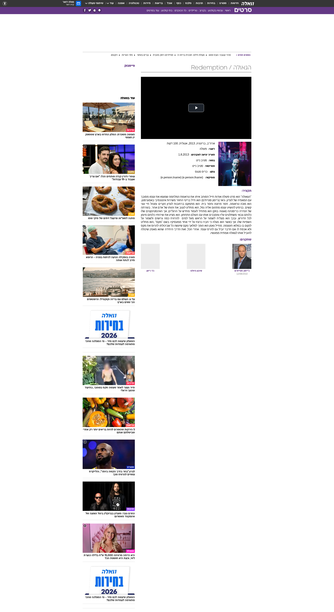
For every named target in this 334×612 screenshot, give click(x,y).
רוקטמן (114, 55)
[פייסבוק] (85, 10)
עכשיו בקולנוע (215, 11)
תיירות (147, 3)
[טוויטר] (90, 10)
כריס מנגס (201, 171)
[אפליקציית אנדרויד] (99, 10)
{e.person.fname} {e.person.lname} (182, 177)
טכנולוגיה (134, 3)
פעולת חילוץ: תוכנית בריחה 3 (191, 55)
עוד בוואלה (127, 98)
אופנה (121, 3)
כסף (178, 3)
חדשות (235, 3)
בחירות (211, 3)
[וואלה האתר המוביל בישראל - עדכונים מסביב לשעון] (247, 3)
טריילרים (193, 11)
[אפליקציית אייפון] (94, 10)
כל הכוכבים (180, 11)
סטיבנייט (201, 160)
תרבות (199, 3)
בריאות (159, 3)
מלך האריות (127, 55)
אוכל (169, 3)
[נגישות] (5, 3)
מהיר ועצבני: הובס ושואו (220, 55)
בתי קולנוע (166, 11)
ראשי (227, 11)
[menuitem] (232, 3)
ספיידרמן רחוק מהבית (163, 55)
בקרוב (202, 11)
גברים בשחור (143, 55)
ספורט (222, 3)
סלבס (188, 3)
